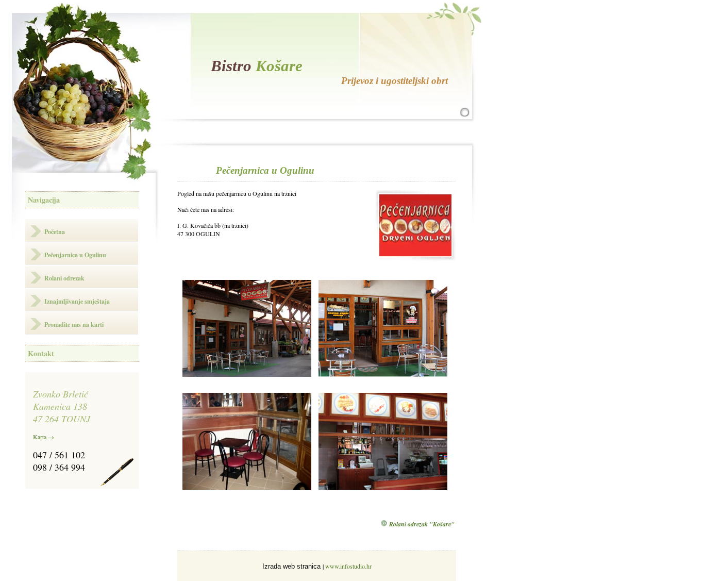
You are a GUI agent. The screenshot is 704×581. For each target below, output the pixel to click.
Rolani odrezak (64, 278)
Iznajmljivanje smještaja (77, 301)
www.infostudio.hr (348, 566)
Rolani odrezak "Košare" (422, 524)
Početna (54, 231)
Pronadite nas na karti (74, 324)
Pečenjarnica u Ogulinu (75, 255)
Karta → (43, 437)
